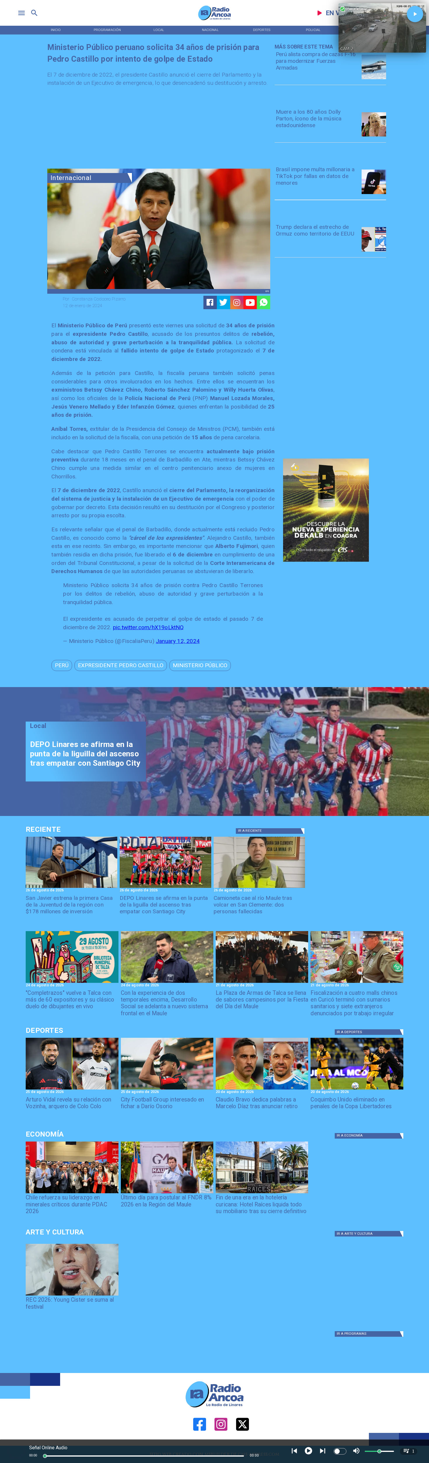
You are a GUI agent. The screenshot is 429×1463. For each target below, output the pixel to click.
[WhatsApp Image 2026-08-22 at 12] (167, 982)
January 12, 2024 (178, 641)
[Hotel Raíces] (262, 1193)
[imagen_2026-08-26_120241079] (165, 887)
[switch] (340, 1451)
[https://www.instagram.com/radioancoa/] (236, 302)
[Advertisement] (91, 129)
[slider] (45, 1456)
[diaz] (262, 1089)
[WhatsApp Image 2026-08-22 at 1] (72, 982)
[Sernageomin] (72, 1193)
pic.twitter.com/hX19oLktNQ (148, 627)
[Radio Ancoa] (214, 20)
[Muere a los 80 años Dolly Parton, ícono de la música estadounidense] (374, 136)
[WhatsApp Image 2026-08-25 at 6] (71, 887)
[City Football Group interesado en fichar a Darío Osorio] (167, 1089)
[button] (61, 665)
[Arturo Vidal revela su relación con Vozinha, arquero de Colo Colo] (72, 1089)
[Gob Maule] (167, 1193)
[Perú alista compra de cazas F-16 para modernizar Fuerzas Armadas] (374, 78)
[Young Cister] (72, 1295)
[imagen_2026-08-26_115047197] (259, 887)
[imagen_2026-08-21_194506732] (262, 982)
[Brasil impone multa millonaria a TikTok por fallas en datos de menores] (374, 193)
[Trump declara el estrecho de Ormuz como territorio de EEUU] (374, 251)
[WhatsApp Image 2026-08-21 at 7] (357, 982)
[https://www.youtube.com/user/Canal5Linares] (250, 302)
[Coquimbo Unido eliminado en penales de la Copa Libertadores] (357, 1089)
